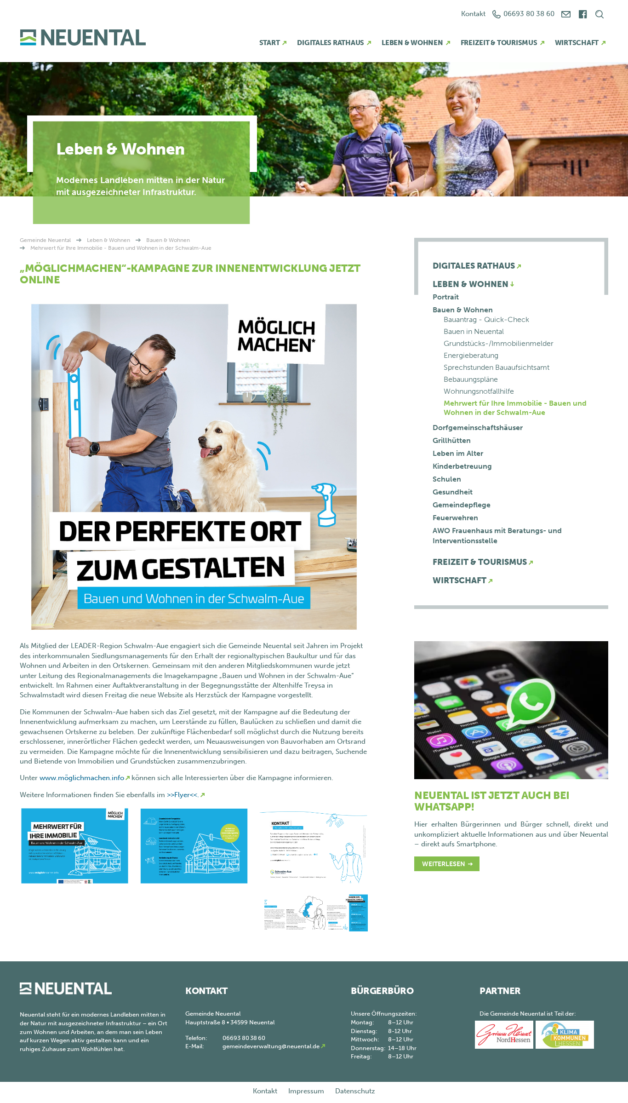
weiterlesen (443, 864)
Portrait (446, 297)
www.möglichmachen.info (82, 778)
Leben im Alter (458, 453)
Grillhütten (452, 440)
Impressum (306, 1091)
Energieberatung (471, 355)
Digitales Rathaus (330, 43)
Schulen (447, 479)
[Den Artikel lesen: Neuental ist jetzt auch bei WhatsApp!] (511, 710)
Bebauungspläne (471, 379)
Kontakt (473, 14)
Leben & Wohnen (412, 43)
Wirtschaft (577, 43)
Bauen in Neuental (474, 331)
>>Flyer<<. (183, 795)
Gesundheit (453, 492)
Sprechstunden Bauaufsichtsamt (496, 367)
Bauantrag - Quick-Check (486, 319)
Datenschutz (355, 1091)
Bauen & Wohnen (168, 240)
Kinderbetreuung (462, 466)
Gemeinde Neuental (45, 240)
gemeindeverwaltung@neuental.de (271, 1046)
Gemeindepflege (462, 504)
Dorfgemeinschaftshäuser (478, 427)
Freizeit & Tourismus (499, 43)
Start (269, 43)
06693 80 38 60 (528, 14)
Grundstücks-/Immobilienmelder (499, 343)
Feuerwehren (455, 517)
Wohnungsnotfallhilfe (479, 391)
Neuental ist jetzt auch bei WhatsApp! (492, 801)
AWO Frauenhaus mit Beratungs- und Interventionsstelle (497, 535)
